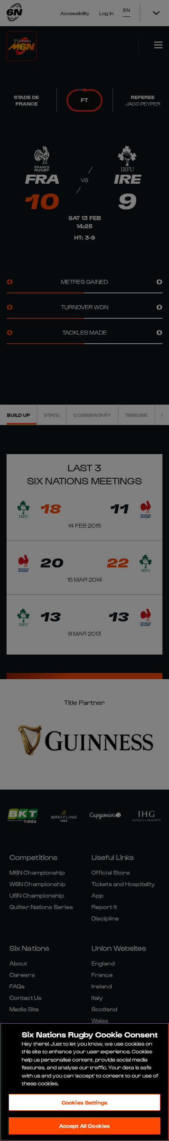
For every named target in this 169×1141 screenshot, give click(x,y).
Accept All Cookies (84, 1126)
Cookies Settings (84, 1102)
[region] (84, 1082)
